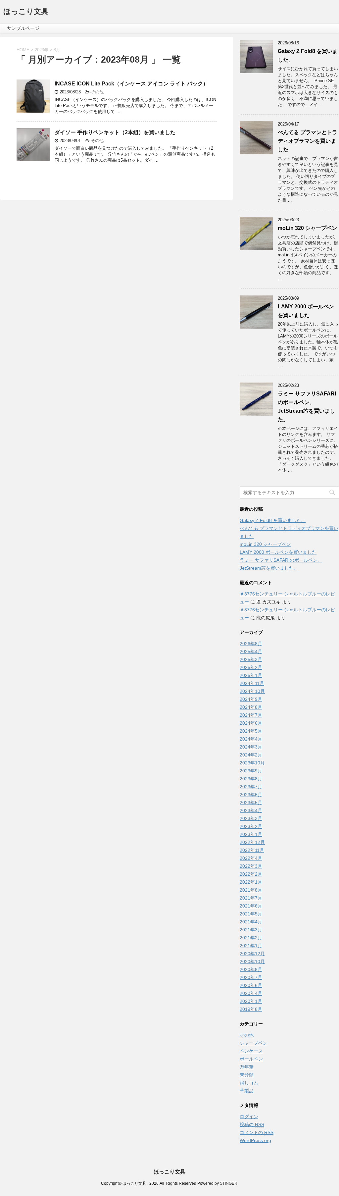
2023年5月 (251, 802)
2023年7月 (251, 786)
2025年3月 (251, 659)
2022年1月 (251, 882)
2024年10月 (252, 691)
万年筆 (247, 1066)
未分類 (247, 1074)
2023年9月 (251, 770)
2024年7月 (251, 715)
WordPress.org (255, 1140)
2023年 (41, 49)
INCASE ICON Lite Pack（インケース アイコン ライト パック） (131, 83)
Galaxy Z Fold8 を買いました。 (273, 520)
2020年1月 (251, 1001)
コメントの (256, 1132)
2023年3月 (251, 818)
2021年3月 (251, 929)
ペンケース (251, 1051)
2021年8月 (251, 890)
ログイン (249, 1116)
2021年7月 (251, 898)
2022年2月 (251, 874)
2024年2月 (251, 754)
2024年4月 (251, 739)
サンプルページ (23, 28)
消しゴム (249, 1082)
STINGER (228, 1183)
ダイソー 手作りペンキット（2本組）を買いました (115, 132)
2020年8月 (251, 969)
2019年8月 (251, 1009)
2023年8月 (251, 778)
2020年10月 (252, 961)
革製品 (247, 1090)
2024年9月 (251, 699)
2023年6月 (251, 794)
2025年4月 (251, 651)
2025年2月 (251, 667)
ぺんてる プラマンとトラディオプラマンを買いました (307, 141)
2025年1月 (251, 675)
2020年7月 (251, 977)
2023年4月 (251, 810)
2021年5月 (251, 913)
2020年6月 (251, 985)
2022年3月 (251, 866)
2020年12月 (252, 953)
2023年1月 (251, 834)
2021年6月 (251, 906)
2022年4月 (251, 858)
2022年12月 (252, 842)
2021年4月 (251, 921)
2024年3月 (251, 747)
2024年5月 (251, 731)
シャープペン (253, 1043)
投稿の (252, 1124)
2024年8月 (251, 707)
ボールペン (251, 1059)
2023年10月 (252, 762)
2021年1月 (251, 945)
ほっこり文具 (25, 11)
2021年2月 (251, 937)
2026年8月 (251, 643)
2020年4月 (251, 993)
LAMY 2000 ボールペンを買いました (278, 552)
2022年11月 (252, 850)
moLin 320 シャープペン (307, 228)
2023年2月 (251, 826)
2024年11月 (252, 683)
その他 (97, 91)
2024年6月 (251, 723)
